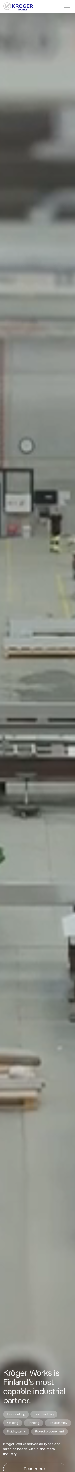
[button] (67, 6)
